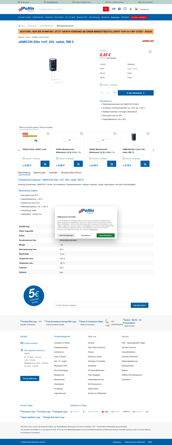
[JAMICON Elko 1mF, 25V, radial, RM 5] (57, 71)
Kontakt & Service (129, 347)
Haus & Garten (60, 356)
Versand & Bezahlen (130, 356)
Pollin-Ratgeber (94, 374)
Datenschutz (68, 310)
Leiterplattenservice (96, 379)
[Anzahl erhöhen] (114, 93)
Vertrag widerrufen (30, 378)
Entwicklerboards (61, 347)
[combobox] (70, 9)
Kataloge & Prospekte (96, 361)
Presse (91, 352)
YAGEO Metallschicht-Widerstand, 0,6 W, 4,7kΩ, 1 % (101, 151)
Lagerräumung (60, 393)
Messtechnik (59, 374)
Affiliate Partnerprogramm (132, 374)
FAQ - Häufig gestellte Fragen (133, 342)
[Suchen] (106, 9)
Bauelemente (59, 379)
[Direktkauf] (119, 8)
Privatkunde (144, 9)
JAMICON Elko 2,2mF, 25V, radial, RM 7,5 (134, 151)
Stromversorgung (61, 370)
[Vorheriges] (18, 150)
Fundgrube (58, 388)
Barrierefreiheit (128, 365)
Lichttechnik (59, 352)
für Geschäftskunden (96, 370)
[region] (57, 70)
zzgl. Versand (111, 58)
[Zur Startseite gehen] (26, 9)
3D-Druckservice (94, 384)
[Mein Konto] (130, 8)
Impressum (126, 379)
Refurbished (59, 384)
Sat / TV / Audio (60, 361)
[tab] (24, 173)
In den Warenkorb (134, 93)
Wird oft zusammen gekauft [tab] (28, 127)
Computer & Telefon (62, 342)
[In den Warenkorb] (45, 164)
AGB (150, 442)
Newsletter (92, 365)
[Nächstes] (153, 150)
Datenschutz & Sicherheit (135, 442)
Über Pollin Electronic (96, 347)
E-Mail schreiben (31, 343)
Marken (125, 370)
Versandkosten (62, 427)
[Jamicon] (148, 42)
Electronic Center (95, 356)
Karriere (91, 342)
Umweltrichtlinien (128, 352)
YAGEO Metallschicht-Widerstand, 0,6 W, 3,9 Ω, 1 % (68, 151)
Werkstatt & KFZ (60, 365)
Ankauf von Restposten (97, 393)
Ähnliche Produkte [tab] (45, 127)
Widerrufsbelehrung (129, 361)
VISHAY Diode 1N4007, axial (34, 149)
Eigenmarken (93, 388)
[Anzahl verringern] (102, 93)
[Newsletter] (113, 8)
